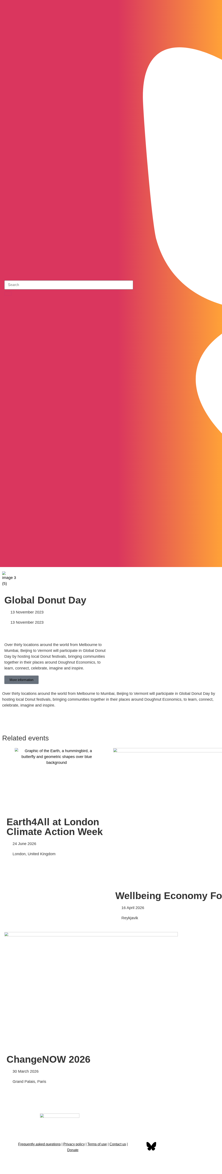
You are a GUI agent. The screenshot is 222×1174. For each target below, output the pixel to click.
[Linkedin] (178, 1146)
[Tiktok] (214, 559)
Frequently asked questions (39, 1144)
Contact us (117, 1144)
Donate (72, 1150)
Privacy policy (74, 1144)
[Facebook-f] (137, 1146)
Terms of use (97, 1144)
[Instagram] (202, 559)
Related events (25, 738)
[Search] (8, 294)
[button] (215, 579)
